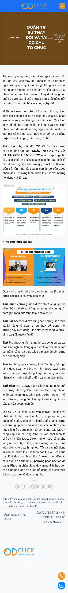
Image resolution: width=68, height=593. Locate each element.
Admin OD (61, 40)
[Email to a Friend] (37, 486)
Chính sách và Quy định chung (46, 591)
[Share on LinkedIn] (50, 486)
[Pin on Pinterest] (43, 486)
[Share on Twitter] (31, 486)
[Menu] (62, 6)
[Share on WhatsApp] (18, 486)
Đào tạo (14, 38)
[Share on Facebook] (24, 486)
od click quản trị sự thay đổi (23, 506)
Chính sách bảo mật (16, 591)
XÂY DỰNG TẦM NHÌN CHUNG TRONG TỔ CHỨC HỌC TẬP (50, 517)
